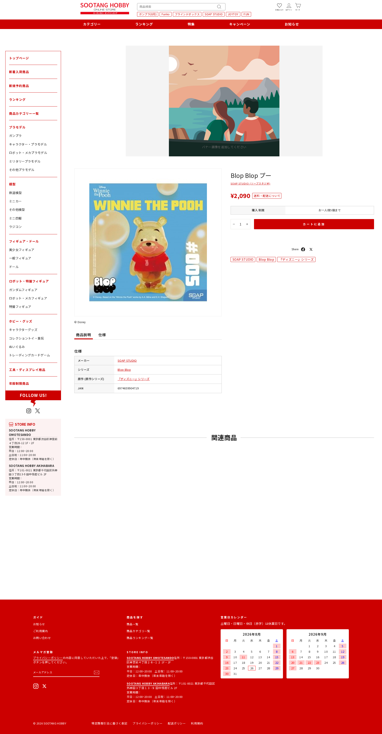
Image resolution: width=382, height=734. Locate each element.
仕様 (102, 334)
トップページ (19, 58)
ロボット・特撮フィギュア (29, 281)
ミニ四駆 (15, 218)
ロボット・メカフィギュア (28, 298)
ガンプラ (15, 135)
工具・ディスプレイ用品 (27, 369)
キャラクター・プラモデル (28, 144)
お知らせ (292, 24)
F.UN (246, 14)
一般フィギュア (20, 258)
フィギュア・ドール (24, 241)
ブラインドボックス (187, 14)
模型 (12, 184)
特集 (191, 24)
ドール (14, 266)
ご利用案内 (40, 631)
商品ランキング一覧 (140, 638)
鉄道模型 (15, 192)
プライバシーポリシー (48, 658)
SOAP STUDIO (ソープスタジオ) (250, 183)
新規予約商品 (19, 85)
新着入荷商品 (19, 72)
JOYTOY (233, 14)
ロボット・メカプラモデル (28, 152)
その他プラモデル (21, 169)
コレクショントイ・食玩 (26, 338)
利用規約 (197, 723)
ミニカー (15, 201)
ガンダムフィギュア (23, 289)
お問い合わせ (42, 638)
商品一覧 (132, 624)
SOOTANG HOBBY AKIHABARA (31, 466)
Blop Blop (124, 369)
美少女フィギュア (21, 249)
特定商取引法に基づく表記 (109, 723)
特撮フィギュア (20, 306)
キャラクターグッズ (23, 329)
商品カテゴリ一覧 (138, 631)
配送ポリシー (177, 723)
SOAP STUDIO (214, 14)
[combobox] (181, 6)
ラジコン (15, 226)
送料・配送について (267, 196)
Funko (166, 14)
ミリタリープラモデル (25, 161)
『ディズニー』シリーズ (134, 379)
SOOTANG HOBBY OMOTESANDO (22, 432)
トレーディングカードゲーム (29, 355)
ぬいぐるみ (17, 346)
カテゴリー (92, 24)
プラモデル (17, 127)
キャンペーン (239, 24)
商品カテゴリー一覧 (24, 113)
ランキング (144, 24)
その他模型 (17, 209)
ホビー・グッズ (20, 321)
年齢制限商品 (19, 383)
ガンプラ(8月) (148, 14)
